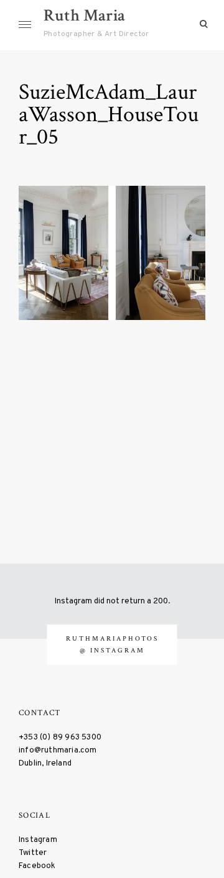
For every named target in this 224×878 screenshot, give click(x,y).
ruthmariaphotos (112, 638)
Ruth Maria (84, 15)
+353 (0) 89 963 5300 (60, 737)
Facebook (37, 866)
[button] (112, 253)
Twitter (33, 853)
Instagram (38, 840)
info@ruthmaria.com (58, 750)
